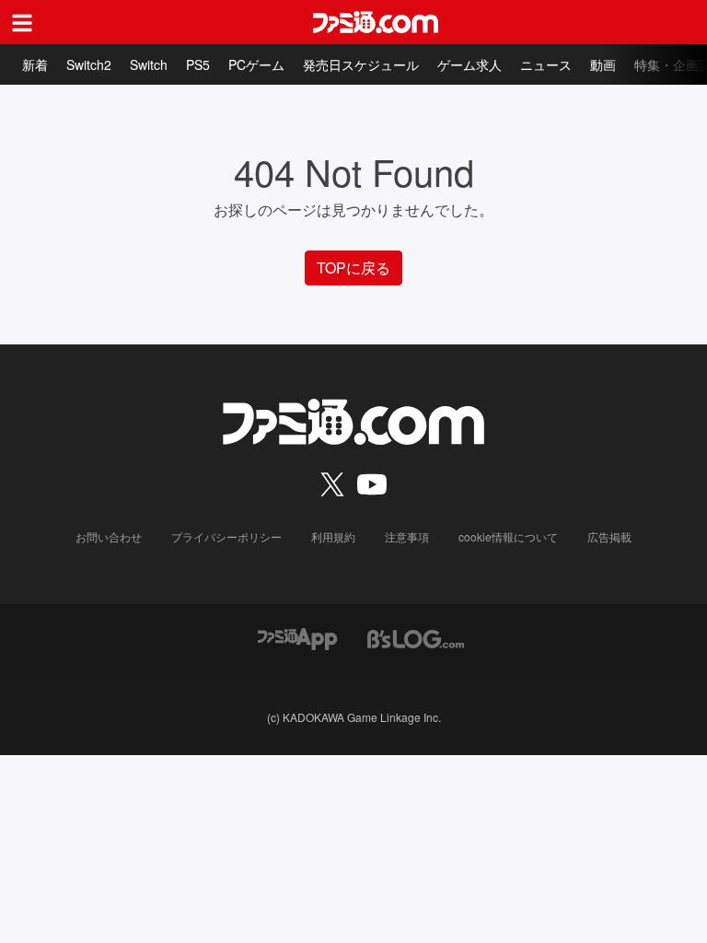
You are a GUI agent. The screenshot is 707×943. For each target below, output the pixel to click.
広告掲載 (609, 536)
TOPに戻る (353, 267)
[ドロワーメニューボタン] (22, 22)
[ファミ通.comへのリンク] (375, 22)
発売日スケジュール (361, 64)
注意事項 (407, 536)
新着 (35, 64)
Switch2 (88, 64)
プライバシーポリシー (226, 536)
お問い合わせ (108, 536)
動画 (603, 64)
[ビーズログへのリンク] (415, 636)
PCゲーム (256, 64)
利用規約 (333, 536)
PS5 (198, 64)
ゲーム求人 (469, 64)
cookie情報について (508, 536)
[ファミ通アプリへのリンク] (297, 636)
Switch (149, 64)
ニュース (546, 64)
